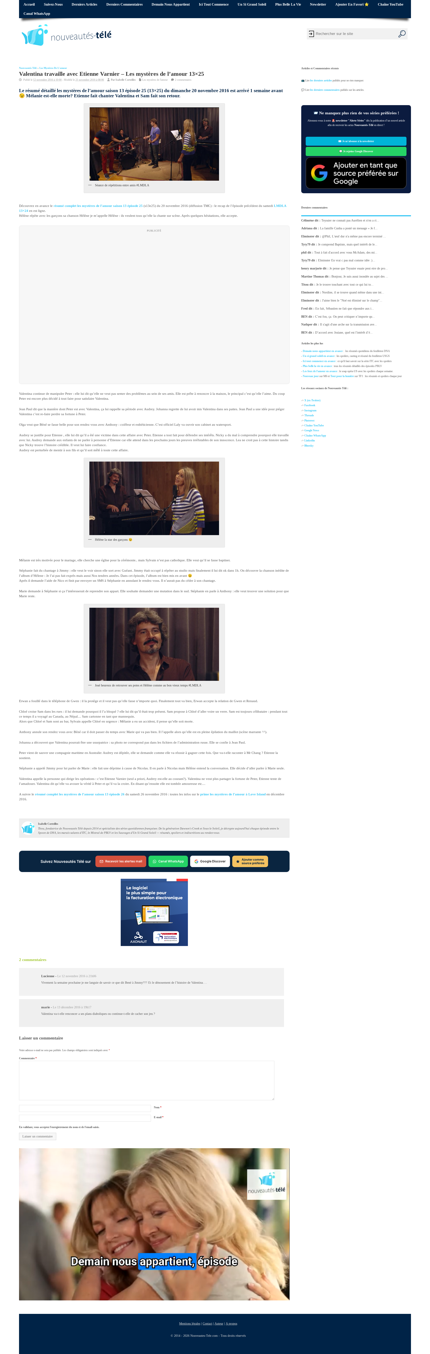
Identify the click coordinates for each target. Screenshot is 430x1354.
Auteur (219, 1323)
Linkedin (309, 440)
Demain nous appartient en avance (323, 351)
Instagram (310, 410)
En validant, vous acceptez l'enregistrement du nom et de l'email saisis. (59, 1127)
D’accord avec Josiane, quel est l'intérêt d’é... (344, 332)
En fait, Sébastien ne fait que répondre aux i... (344, 308)
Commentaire (28, 1058)
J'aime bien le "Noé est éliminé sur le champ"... (352, 300)
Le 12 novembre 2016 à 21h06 (76, 976)
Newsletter (318, 4)
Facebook (309, 405)
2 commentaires (183, 79)
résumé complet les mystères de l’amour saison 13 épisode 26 (80, 794)
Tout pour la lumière (342, 376)
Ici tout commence (214, 4)
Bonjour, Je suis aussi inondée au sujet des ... (359, 276)
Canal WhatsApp (37, 14)
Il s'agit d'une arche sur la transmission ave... (348, 324)
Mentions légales (189, 1323)
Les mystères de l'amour (53, 68)
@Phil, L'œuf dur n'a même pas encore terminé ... (354, 236)
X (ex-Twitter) (312, 400)
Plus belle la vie (288, 4)
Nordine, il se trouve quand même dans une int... (353, 292)
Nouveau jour (311, 376)
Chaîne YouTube (390, 4)
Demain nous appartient (171, 4)
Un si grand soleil (252, 4)
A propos (231, 1323)
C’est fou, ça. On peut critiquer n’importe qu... (345, 316)
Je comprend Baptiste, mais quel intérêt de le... (347, 244)
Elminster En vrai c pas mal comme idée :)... (346, 260)
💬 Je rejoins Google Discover (356, 151)
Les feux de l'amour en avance (320, 371)
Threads (309, 415)
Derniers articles (84, 4)
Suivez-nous (53, 4)
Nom (157, 1107)
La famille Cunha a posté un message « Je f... (349, 228)
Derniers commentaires (124, 4)
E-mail (158, 1117)
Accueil (29, 4)
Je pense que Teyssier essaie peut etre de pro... (358, 268)
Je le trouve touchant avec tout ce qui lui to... (345, 284)
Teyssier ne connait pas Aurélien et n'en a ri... (350, 220)
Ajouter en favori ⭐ (352, 4)
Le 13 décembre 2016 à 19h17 (72, 1007)
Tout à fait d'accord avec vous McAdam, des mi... (345, 252)
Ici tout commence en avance (319, 361)
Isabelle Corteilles (126, 79)
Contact (207, 1323)
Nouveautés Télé (28, 68)
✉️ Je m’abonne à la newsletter (356, 141)
